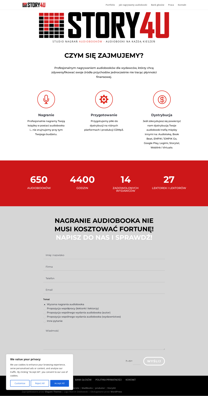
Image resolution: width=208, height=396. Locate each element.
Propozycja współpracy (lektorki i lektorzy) (73, 308)
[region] (39, 372)
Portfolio (110, 5)
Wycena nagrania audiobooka (65, 304)
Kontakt (182, 5)
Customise (20, 383)
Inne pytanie (55, 321)
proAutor (100, 388)
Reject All (40, 383)
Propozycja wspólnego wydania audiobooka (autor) (78, 312)
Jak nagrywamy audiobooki (133, 5)
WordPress (116, 391)
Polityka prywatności (108, 379)
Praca (171, 5)
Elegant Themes (53, 391)
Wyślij (154, 361)
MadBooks (87, 388)
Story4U (111, 388)
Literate (75, 388)
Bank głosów (157, 5)
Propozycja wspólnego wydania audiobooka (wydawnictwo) (84, 316)
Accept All (60, 383)
